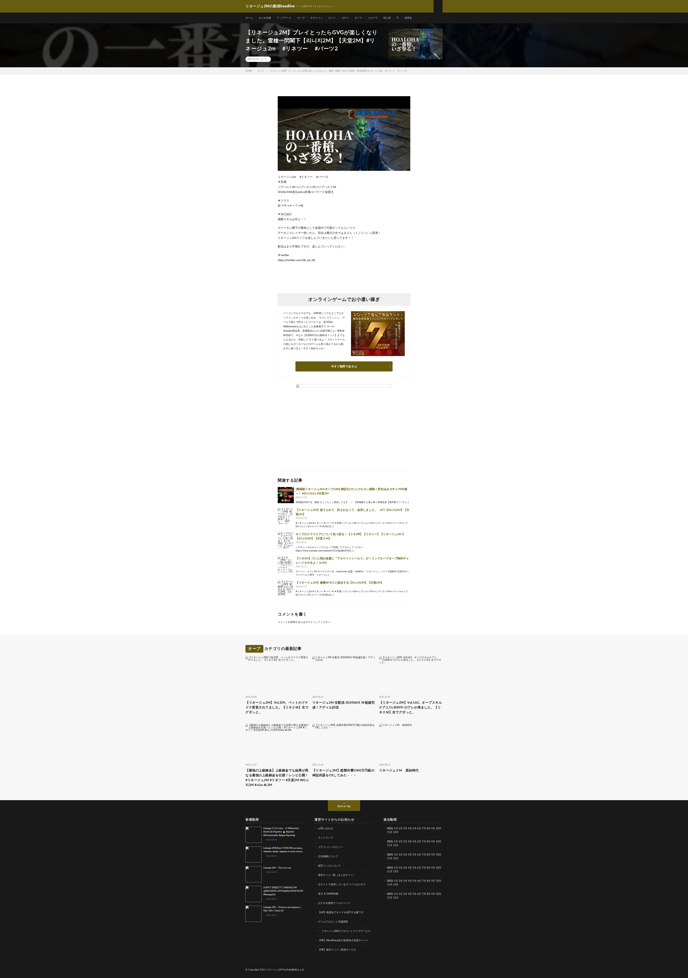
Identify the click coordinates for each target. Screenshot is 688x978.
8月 (429, 828)
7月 (424, 828)
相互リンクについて (329, 866)
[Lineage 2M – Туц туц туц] (253, 874)
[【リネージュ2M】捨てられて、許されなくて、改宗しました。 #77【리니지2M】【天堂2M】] (286, 516)
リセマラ (373, 18)
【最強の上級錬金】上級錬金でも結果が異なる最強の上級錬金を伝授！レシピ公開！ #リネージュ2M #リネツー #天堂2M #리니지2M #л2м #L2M (277, 778)
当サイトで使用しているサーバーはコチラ (342, 884)
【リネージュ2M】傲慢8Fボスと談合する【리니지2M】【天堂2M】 (339, 582)
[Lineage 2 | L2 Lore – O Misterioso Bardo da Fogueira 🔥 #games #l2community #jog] (253, 835)
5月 (415, 828)
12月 (395, 845)
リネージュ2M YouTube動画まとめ (285, 970)
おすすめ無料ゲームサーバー (334, 903)
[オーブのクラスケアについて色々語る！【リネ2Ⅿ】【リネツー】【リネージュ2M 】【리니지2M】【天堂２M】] (286, 540)
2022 (390, 881)
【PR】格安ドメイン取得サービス (337, 950)
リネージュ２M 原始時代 (399, 770)
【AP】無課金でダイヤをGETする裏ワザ (341, 912)
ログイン (310, 622)
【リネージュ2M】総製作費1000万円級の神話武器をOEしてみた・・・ (343, 773)
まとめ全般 (265, 18)
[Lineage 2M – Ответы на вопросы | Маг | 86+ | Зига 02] (253, 914)
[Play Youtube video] (344, 133)
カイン (332, 18)
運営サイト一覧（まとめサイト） (337, 875)
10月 (438, 841)
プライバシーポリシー (330, 847)
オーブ (301, 18)
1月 (396, 828)
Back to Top (344, 806)
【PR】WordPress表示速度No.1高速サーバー (343, 940)
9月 (433, 841)
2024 (390, 854)
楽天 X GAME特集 (328, 894)
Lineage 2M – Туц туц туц (277, 868)
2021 (390, 894)
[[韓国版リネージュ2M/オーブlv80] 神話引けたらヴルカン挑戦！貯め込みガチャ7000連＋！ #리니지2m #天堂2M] (286, 495)
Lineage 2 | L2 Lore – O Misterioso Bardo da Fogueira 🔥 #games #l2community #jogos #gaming (281, 832)
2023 (390, 868)
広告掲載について (328, 856)
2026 (390, 828)
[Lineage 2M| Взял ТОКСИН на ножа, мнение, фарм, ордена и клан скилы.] (253, 854)
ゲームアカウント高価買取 (333, 922)
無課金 (408, 18)
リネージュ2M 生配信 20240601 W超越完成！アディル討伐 (343, 705)
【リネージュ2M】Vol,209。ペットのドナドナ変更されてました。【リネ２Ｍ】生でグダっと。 (277, 707)
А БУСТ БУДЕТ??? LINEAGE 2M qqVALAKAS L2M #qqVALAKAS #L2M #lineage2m (283, 891)
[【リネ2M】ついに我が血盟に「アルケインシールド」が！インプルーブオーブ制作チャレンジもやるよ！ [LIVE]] (286, 564)
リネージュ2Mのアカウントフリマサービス (346, 931)
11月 (389, 845)
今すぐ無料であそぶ (344, 366)
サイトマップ (325, 838)
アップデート (284, 18)
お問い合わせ (325, 828)
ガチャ (345, 18)
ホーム (249, 18)
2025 (390, 841)
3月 (405, 828)
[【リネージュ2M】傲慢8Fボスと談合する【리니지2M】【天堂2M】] (286, 589)
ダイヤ (358, 18)
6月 (419, 828)
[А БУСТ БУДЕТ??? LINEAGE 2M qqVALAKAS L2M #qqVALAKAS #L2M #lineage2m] (253, 894)
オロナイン (316, 18)
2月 (401, 828)
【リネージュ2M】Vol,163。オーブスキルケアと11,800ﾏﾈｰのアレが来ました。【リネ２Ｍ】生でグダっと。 (410, 707)
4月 (410, 828)
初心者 (387, 18)
